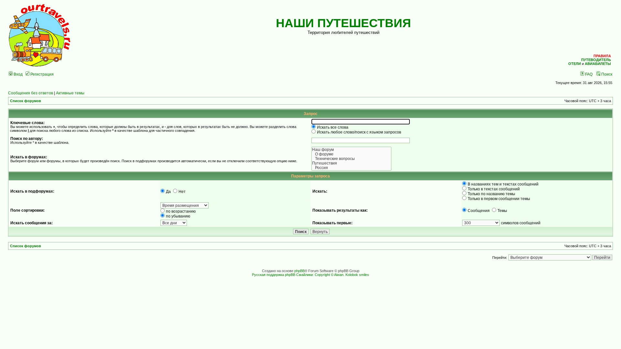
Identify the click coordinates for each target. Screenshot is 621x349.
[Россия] (351, 167)
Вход (18, 74)
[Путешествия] (351, 163)
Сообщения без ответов (30, 93)
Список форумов (25, 101)
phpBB (299, 271)
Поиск (606, 74)
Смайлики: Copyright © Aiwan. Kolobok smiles (332, 275)
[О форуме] (351, 154)
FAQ (588, 74)
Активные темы (70, 93)
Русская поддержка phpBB (273, 275)
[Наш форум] (351, 149)
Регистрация (41, 74)
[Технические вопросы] (351, 158)
